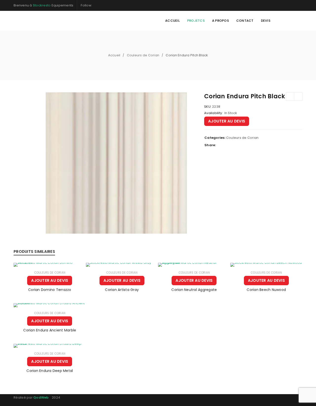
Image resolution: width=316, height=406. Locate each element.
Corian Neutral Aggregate (194, 289)
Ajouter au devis (226, 121)
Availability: (213, 113)
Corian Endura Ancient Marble (49, 330)
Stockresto (42, 5)
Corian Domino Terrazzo (49, 289)
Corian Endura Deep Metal (49, 370)
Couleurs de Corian (143, 55)
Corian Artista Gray (122, 289)
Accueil (114, 55)
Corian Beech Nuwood (266, 289)
